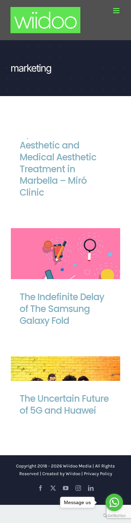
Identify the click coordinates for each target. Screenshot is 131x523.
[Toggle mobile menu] (117, 10)
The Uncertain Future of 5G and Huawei (64, 404)
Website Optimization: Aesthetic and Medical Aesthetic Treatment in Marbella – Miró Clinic (58, 157)
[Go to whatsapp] (114, 502)
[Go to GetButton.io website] (114, 516)
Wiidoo (73, 473)
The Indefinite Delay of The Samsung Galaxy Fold (65, 272)
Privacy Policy (98, 473)
